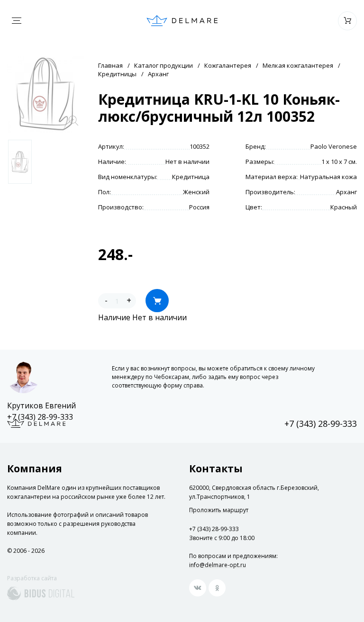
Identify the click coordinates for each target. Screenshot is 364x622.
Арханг (158, 74)
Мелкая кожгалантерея (298, 65)
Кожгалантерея (227, 65)
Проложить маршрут (218, 510)
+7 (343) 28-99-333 (40, 417)
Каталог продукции (163, 65)
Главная (110, 65)
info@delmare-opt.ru (217, 565)
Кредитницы (117, 74)
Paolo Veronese (333, 146)
